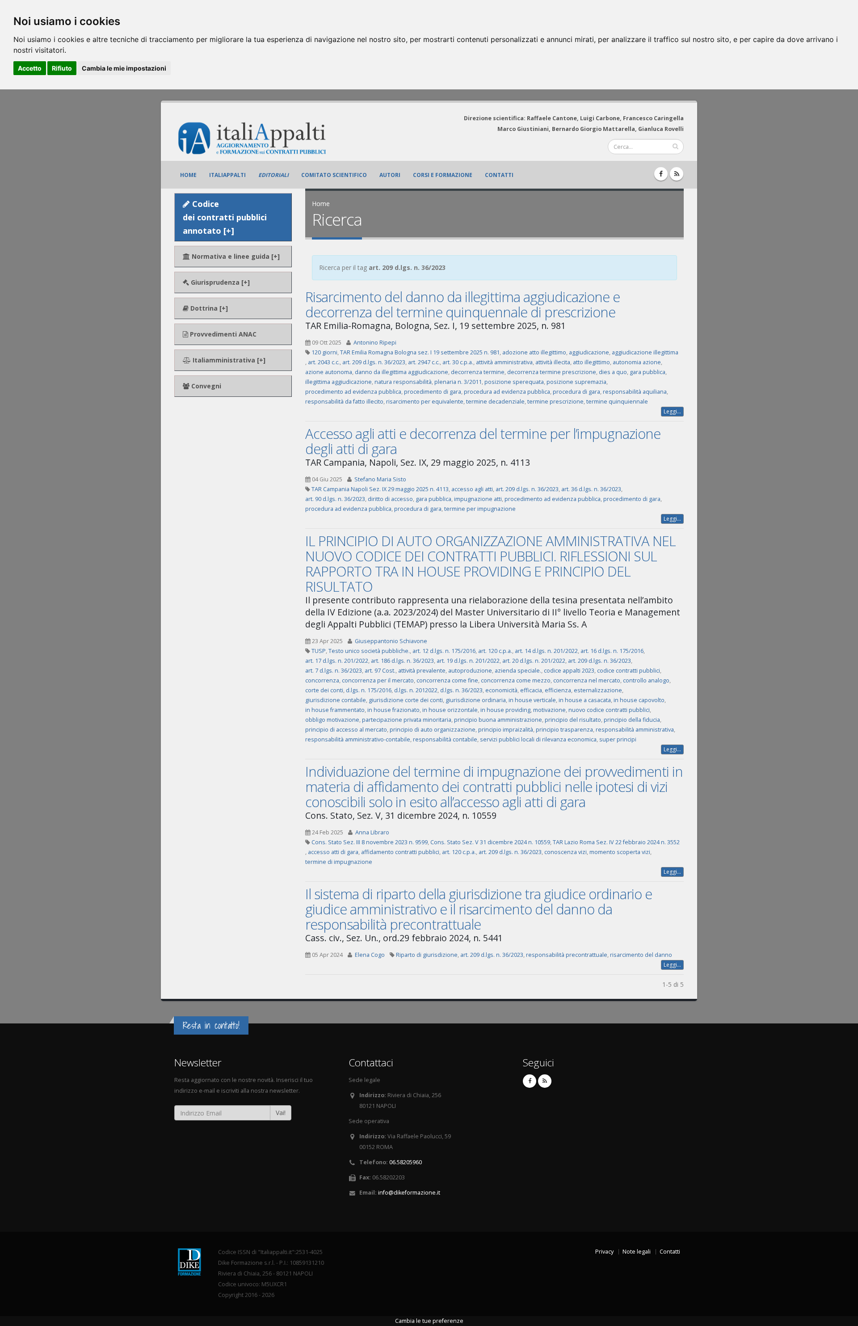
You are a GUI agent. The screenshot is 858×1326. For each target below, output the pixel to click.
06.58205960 (405, 1162)
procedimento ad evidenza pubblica (353, 392)
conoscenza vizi (565, 852)
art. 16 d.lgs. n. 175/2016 (612, 651)
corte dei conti (324, 690)
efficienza (558, 690)
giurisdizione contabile (335, 700)
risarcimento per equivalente (424, 401)
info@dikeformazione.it (409, 1192)
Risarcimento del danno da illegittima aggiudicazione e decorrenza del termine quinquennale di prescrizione (462, 304)
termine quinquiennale (617, 401)
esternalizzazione (598, 690)
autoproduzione (470, 670)
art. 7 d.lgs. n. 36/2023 (333, 670)
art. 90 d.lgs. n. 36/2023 (335, 499)
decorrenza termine (478, 372)
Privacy (604, 1251)
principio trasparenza (564, 729)
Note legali (636, 1251)
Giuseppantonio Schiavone (391, 641)
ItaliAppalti (227, 175)
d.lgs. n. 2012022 (415, 690)
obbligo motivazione (332, 720)
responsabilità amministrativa (635, 729)
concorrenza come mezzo (516, 680)
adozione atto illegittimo (534, 352)
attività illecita (552, 362)
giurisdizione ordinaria (476, 700)
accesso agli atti (472, 489)
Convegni (205, 386)
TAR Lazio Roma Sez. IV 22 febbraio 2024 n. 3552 (616, 842)
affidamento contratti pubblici (400, 852)
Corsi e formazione (442, 175)
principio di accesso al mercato (346, 729)
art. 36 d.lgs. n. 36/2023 (591, 489)
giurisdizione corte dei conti (406, 700)
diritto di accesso (390, 499)
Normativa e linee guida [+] (235, 256)
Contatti (499, 175)
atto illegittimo (591, 362)
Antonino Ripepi (374, 342)
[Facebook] (661, 174)
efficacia (531, 690)
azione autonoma (328, 372)
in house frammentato (335, 710)
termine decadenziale (495, 401)
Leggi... (672, 411)
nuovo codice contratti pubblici (609, 710)
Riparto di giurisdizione (427, 955)
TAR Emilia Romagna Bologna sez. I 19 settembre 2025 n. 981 (420, 352)
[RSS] (676, 174)
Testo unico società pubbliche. (369, 651)
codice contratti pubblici (628, 670)
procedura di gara (576, 392)
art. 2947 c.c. (424, 362)
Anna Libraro (372, 832)
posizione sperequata (514, 382)
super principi (617, 739)
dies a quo (613, 372)
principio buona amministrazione (498, 720)
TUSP (318, 651)
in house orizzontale (450, 710)
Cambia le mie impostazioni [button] (124, 68)
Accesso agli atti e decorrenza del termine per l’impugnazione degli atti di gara (482, 441)
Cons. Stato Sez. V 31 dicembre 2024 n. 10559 (490, 842)
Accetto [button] (30, 68)
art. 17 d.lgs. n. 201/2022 (336, 661)
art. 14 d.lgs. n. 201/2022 (546, 651)
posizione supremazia (576, 382)
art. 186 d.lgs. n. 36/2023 (402, 661)
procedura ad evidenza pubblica (507, 392)
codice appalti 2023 (569, 670)
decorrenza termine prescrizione (551, 372)
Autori (389, 175)
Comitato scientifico (334, 175)
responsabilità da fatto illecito (344, 401)
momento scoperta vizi (619, 852)
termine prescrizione (555, 401)
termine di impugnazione (338, 862)
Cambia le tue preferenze (429, 1321)
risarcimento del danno (641, 955)
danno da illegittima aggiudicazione (401, 372)
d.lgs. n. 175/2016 (368, 690)
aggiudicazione (589, 352)
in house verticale (532, 700)
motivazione (549, 710)
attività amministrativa (504, 362)
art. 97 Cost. (380, 670)
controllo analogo (646, 680)
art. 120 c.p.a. (495, 651)
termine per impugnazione (480, 509)
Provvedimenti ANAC (222, 334)
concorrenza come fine (447, 680)
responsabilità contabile (445, 739)
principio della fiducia (632, 720)
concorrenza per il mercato (378, 680)
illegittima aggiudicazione (338, 382)
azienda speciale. (518, 670)
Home (188, 175)
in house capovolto (639, 700)
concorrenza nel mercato (586, 680)
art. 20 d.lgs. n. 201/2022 (533, 661)
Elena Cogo (370, 955)
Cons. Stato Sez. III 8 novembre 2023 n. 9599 (369, 842)
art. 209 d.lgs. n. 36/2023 (373, 362)
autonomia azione (637, 362)
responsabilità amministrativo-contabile (357, 739)
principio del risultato (573, 720)
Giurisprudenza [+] (219, 282)
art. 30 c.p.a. (457, 362)
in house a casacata (585, 700)
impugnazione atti (478, 499)
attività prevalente (422, 670)
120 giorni (324, 352)
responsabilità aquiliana (635, 392)
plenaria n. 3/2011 (458, 382)
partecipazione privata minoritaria (406, 720)
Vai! (281, 1112)
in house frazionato (393, 710)
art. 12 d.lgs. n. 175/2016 (443, 651)
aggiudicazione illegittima (645, 352)
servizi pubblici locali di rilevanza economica (538, 739)
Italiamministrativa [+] (228, 360)
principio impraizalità (505, 729)
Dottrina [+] (208, 308)
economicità (501, 690)
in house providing (505, 710)
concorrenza (322, 680)
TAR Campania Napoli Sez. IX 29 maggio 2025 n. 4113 (380, 489)
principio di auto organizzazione (432, 729)
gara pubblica (647, 372)
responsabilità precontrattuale (566, 955)
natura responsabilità (403, 382)
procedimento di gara (432, 392)
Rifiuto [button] (62, 68)
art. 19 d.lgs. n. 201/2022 (468, 661)
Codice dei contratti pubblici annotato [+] (225, 217)
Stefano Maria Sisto (380, 479)
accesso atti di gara (333, 852)
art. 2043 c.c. (324, 362)
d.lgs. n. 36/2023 (461, 690)
